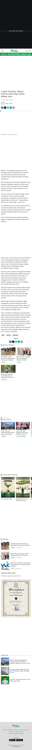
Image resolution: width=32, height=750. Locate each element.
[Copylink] (13, 107)
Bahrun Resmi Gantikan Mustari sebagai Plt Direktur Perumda (23, 358)
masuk (9, 576)
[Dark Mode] (27, 50)
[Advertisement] (16, 16)
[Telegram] (11, 107)
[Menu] (2, 50)
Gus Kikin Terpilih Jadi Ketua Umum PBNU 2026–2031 (20, 680)
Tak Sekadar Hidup (6, 499)
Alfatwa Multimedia (16, 746)
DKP (3, 335)
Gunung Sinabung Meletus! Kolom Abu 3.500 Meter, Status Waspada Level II (19, 671)
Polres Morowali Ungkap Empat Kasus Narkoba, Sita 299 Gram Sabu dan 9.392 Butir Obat (22, 434)
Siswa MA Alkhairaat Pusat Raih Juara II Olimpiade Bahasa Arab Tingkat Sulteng (7, 376)
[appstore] (12, 740)
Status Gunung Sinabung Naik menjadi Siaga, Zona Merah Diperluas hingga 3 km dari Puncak (7, 434)
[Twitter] (5, 107)
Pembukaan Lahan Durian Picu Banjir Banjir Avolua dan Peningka (8, 358)
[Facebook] (2, 107)
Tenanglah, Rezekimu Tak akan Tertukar (22, 499)
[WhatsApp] (8, 107)
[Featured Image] (16, 111)
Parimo (9, 335)
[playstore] (19, 740)
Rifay (11, 103)
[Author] (2, 103)
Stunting (15, 335)
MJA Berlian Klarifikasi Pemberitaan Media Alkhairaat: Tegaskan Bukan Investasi (20, 564)
